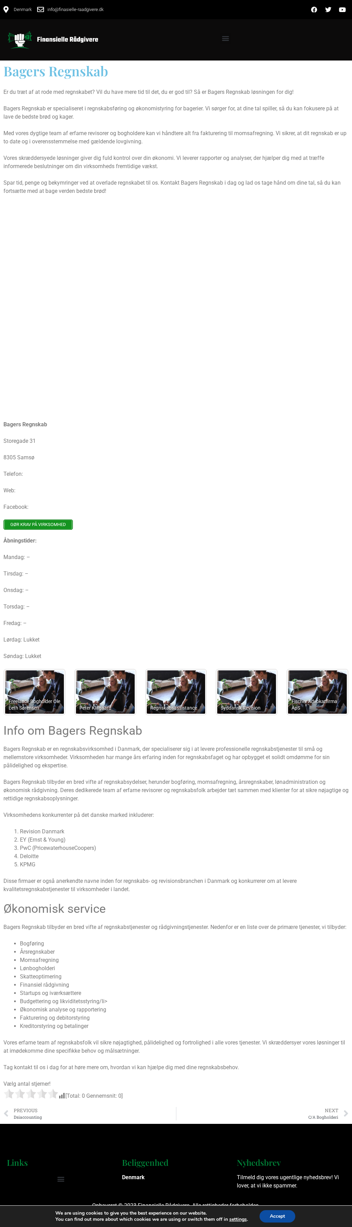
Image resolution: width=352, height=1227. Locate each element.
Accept (277, 1216)
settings (238, 1219)
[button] (225, 38)
